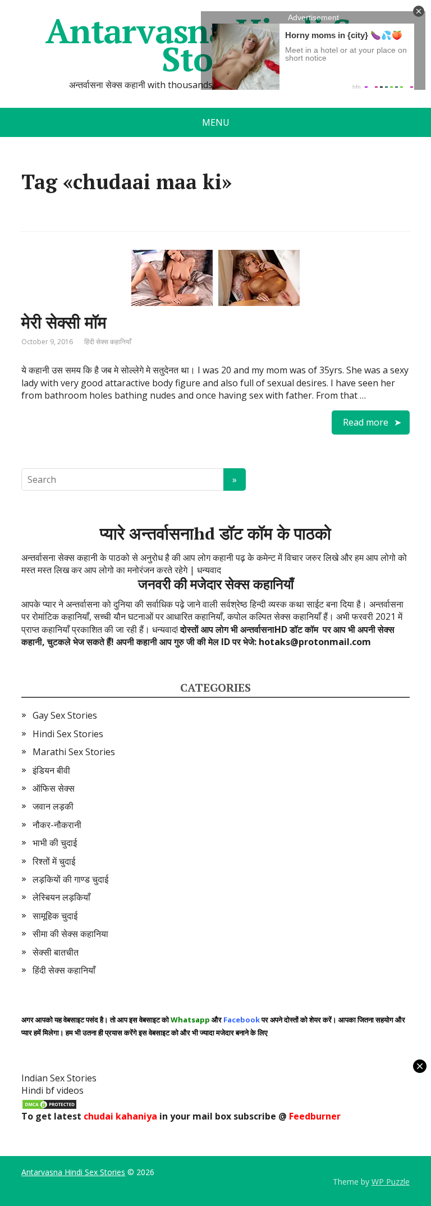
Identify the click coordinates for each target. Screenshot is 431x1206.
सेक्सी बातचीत (56, 952)
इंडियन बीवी (51, 770)
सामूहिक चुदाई (55, 916)
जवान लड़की (53, 806)
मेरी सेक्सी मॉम (64, 322)
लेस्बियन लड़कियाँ (61, 897)
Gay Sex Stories (65, 715)
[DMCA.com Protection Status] (49, 1103)
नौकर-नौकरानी (57, 825)
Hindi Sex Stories (68, 734)
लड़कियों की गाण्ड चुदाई (70, 879)
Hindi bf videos (52, 1090)
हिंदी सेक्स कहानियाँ (107, 341)
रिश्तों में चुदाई (54, 861)
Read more (365, 422)
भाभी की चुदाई (55, 843)
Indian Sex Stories (59, 1078)
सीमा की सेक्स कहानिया (70, 934)
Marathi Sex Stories (74, 752)
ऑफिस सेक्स (54, 788)
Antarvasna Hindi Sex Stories (73, 1172)
